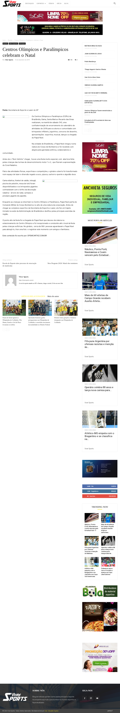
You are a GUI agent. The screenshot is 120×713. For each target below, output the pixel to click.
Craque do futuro (91, 48)
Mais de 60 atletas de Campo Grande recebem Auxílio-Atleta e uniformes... (107, 528)
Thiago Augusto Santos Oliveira (95, 69)
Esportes (40, 3)
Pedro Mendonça (90, 61)
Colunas (87, 87)
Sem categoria (90, 246)
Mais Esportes (13, 43)
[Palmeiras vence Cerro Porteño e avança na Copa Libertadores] (108, 562)
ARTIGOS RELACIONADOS (33, 296)
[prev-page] (4, 329)
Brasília (10, 40)
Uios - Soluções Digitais (51, 711)
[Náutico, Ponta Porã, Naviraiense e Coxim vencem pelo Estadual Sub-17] (99, 235)
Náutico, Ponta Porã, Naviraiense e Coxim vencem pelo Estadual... (97, 252)
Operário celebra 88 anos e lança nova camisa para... (99, 389)
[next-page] (7, 329)
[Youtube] (97, 698)
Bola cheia (88, 105)
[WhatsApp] (21, 249)
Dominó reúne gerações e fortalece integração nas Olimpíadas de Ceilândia (65, 320)
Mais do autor (53, 296)
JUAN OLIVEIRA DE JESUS (93, 54)
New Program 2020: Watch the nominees (63, 263)
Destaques (29, 3)
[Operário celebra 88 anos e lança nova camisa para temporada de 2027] (99, 373)
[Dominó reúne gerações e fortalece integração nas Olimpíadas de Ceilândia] (66, 308)
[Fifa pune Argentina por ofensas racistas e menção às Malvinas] (99, 327)
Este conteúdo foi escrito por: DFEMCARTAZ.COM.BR (25, 235)
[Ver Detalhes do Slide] (99, 199)
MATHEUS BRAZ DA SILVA (93, 46)
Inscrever (112, 496)
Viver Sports (9, 60)
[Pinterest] (15, 249)
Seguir (113, 491)
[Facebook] (5, 249)
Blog (66, 3)
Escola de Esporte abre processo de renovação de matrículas (19, 264)
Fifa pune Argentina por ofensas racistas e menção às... (99, 344)
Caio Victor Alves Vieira (92, 77)
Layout (110, 711)
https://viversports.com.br (26, 280)
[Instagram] (91, 698)
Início (59, 3)
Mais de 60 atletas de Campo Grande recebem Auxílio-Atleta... (98, 298)
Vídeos (51, 3)
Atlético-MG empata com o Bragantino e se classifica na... (99, 436)
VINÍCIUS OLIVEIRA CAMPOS (94, 85)
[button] (114, 4)
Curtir (113, 486)
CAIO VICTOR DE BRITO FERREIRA (96, 93)
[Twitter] (10, 249)
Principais (22, 43)
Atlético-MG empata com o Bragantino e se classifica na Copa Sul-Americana (91, 572)
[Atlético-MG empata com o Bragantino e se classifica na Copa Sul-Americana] (99, 419)
